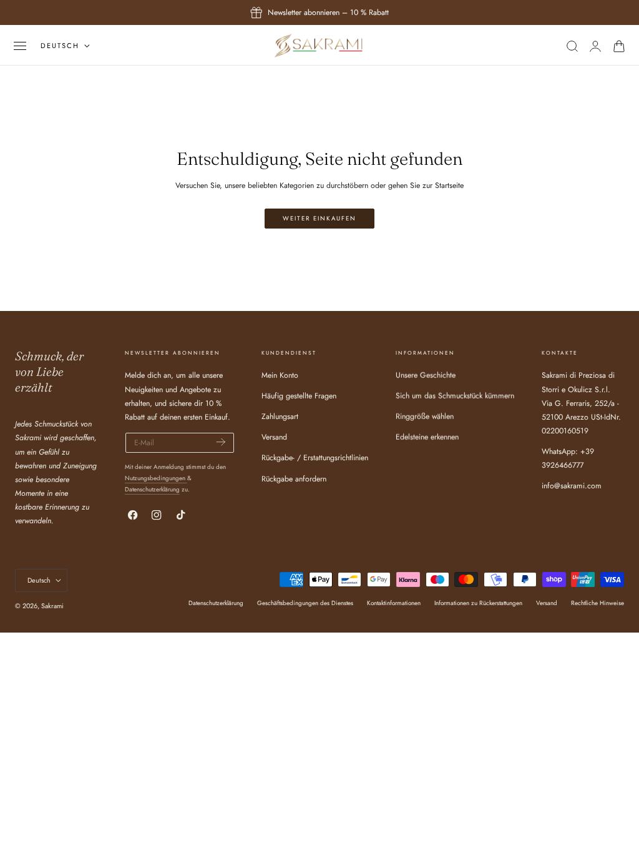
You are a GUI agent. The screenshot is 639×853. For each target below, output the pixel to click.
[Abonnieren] (221, 441)
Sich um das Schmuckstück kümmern (455, 396)
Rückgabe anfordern (293, 479)
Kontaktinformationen (394, 603)
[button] (19, 46)
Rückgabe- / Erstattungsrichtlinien (314, 458)
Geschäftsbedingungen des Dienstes (305, 603)
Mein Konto (279, 375)
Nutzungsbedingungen (156, 478)
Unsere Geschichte (426, 375)
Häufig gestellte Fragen (298, 396)
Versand (274, 437)
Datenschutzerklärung (152, 489)
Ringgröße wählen (425, 417)
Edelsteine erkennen (427, 437)
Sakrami (52, 606)
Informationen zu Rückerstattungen (478, 603)
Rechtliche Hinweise (597, 603)
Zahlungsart (279, 417)
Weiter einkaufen (319, 218)
